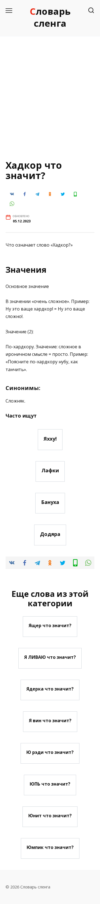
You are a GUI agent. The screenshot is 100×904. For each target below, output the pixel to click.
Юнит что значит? (50, 816)
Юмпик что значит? (50, 847)
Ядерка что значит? (50, 689)
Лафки (50, 470)
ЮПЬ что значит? (50, 784)
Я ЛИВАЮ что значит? (50, 657)
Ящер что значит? (50, 625)
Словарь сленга (50, 17)
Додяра (50, 533)
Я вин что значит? (50, 720)
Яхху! (50, 438)
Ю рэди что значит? (50, 752)
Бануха (50, 502)
